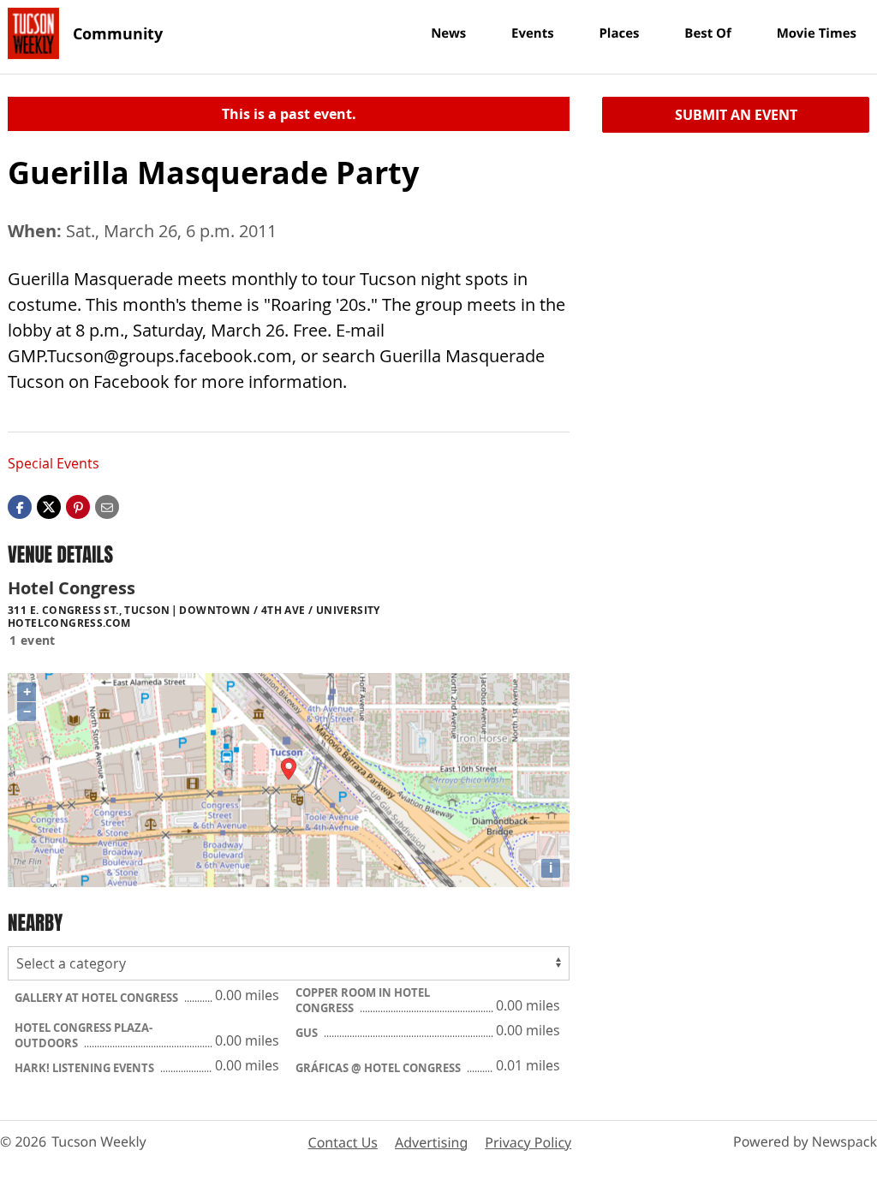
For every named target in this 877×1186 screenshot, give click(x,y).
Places (619, 33)
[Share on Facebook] (20, 506)
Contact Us (343, 1142)
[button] (78, 506)
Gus (307, 1032)
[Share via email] (107, 506)
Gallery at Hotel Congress (98, 997)
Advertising (431, 1142)
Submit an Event (736, 114)
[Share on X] (49, 506)
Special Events (53, 463)
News (448, 33)
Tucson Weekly (98, 1141)
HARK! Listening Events (86, 1068)
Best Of (707, 33)
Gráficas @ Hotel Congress (379, 1068)
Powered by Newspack (805, 1141)
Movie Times (816, 33)
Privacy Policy (528, 1142)
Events (532, 33)
